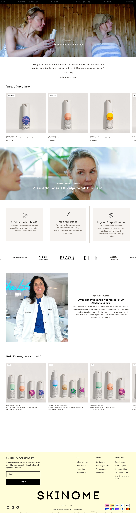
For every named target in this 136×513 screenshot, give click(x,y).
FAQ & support (120, 466)
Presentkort (81, 469)
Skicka (23, 482)
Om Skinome (101, 462)
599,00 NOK (51, 140)
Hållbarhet (100, 473)
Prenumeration (82, 473)
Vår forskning (101, 469)
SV (71, 506)
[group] (68, 117)
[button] (124, 7)
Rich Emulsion (52, 136)
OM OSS (98, 458)
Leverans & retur (121, 473)
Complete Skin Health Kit (13, 405)
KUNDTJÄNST (119, 458)
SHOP (78, 458)
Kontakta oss (120, 462)
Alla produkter (82, 462)
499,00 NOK (93, 140)
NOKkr (63, 506)
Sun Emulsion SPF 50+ (96, 136)
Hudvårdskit (81, 466)
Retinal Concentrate (11, 136)
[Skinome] (68, 7)
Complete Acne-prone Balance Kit (57, 405)
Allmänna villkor (121, 469)
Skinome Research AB (64, 510)
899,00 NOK (9, 140)
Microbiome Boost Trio (96, 405)
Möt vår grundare (102, 466)
